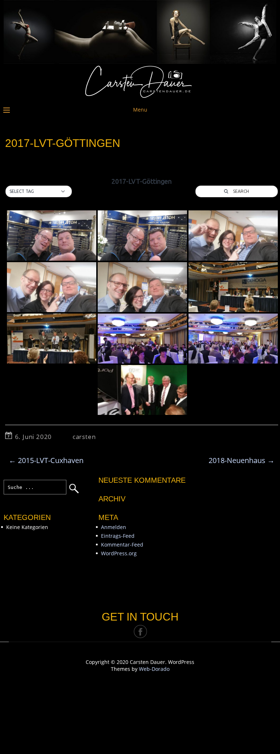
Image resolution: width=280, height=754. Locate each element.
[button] (38, 191)
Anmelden (113, 527)
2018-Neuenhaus (242, 460)
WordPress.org (119, 553)
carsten (84, 436)
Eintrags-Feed (118, 535)
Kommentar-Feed (122, 544)
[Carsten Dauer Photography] (140, 96)
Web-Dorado (154, 668)
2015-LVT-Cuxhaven (46, 460)
